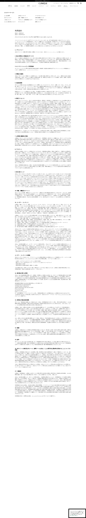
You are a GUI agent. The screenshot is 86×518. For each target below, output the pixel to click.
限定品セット (28, 6)
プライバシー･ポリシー (52, 52)
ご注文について (7, 19)
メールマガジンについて (40, 15)
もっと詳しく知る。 (73, 515)
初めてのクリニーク (10, 6)
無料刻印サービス (73, 3)
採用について (38, 21)
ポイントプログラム (64, 3)
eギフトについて (7, 17)
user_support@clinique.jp (30, 258)
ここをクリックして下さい (32, 69)
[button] (81, 3)
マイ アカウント (56, 3)
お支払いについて (22, 15)
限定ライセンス (21, 91)
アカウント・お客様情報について (25, 19)
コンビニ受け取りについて (9, 21)
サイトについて (21, 21)
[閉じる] (82, 512)
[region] (77, 513)
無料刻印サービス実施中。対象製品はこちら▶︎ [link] (43, 0)
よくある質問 (7, 15)
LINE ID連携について (39, 17)
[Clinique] (43, 3)
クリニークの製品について (40, 19)
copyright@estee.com (22, 291)
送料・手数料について (23, 17)
